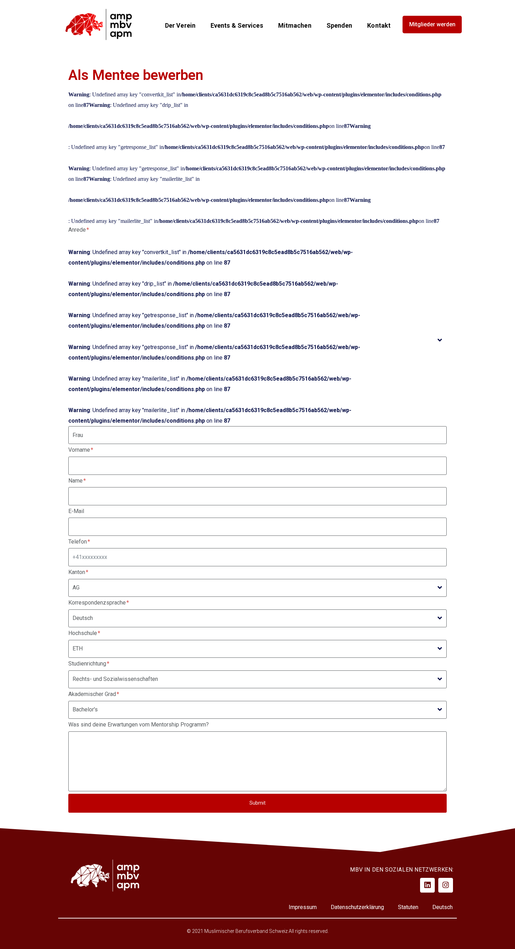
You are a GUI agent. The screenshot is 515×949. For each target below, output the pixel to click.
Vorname (79, 449)
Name (76, 480)
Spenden (339, 25)
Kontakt (379, 25)
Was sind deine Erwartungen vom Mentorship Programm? (138, 724)
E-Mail (76, 511)
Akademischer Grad (92, 694)
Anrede (77, 229)
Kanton (77, 572)
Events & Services (237, 25)
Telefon (78, 541)
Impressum (303, 907)
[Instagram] (445, 885)
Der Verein (180, 25)
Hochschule (83, 633)
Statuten (408, 907)
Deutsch (442, 907)
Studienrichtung (88, 663)
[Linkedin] (427, 885)
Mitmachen (294, 25)
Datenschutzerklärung (357, 907)
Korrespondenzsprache (97, 602)
